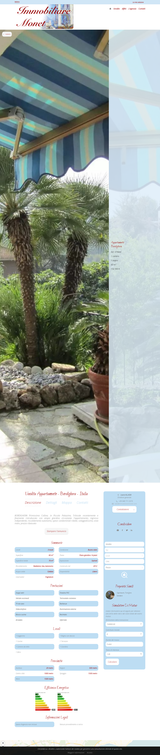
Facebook (122, 530)
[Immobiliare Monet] (44, 28)
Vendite (116, 8)
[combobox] (124, 561)
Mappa (67, 502)
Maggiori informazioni (76, 752)
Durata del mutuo (112, 640)
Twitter (127, 530)
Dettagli (51, 502)
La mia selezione (138, 2)
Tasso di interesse (112, 650)
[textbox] (125, 561)
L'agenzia (132, 8)
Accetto (89, 752)
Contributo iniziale (113, 630)
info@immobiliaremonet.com (126, 504)
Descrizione (33, 502)
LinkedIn (131, 530)
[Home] (110, 8)
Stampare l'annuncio (56, 531)
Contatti (141, 8)
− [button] (3, 746)
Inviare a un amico (118, 530)
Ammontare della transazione (117, 620)
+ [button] (3, 743)
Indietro (7, 34)
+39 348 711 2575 (126, 501)
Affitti (124, 8)
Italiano (17, 2)
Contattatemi (123, 509)
